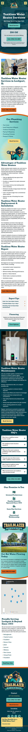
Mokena (6, 650)
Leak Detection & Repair (10, 127)
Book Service (14, 25)
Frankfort (6, 639)
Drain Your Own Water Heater (11, 301)
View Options (14, 324)
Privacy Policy (18, 730)
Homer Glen (7, 642)
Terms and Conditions (11, 730)
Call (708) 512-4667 (14, 39)
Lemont (6, 647)
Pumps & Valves (8, 136)
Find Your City (8, 663)
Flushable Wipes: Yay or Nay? (10, 303)
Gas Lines (6, 125)
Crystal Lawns (8, 637)
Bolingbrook (7, 634)
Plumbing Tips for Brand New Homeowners (11, 306)
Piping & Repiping (9, 132)
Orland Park (7, 655)
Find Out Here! (6, 724)
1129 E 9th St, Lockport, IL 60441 (14, 712)
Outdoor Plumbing (9, 129)
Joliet (5, 645)
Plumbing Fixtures (9, 134)
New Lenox (7, 652)
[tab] (14, 438)
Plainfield (7, 657)
